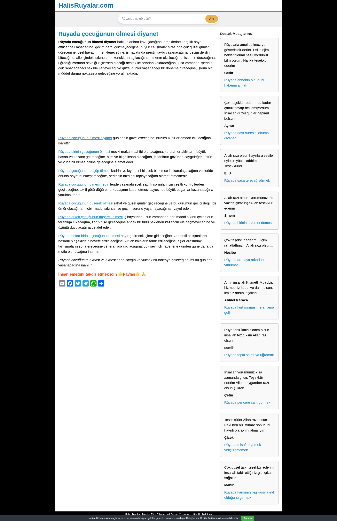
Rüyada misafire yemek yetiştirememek (242, 447)
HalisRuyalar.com (86, 5)
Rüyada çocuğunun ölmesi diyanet (108, 33)
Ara (211, 18)
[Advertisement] (137, 106)
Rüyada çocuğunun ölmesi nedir (83, 184)
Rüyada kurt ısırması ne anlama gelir (249, 310)
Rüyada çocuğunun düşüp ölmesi (84, 171)
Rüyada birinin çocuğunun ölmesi (84, 152)
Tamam (248, 518)
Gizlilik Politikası (202, 514)
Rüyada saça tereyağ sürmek (247, 180)
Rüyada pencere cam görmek (247, 402)
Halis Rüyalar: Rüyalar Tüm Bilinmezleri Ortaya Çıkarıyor (157, 514)
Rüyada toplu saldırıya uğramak (249, 355)
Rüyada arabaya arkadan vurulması (244, 262)
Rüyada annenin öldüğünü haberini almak (244, 82)
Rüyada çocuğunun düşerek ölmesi (85, 203)
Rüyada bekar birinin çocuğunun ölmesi (89, 236)
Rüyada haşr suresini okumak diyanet (247, 135)
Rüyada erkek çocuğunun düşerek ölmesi (90, 217)
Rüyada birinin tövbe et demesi (248, 223)
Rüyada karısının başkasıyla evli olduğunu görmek (249, 495)
